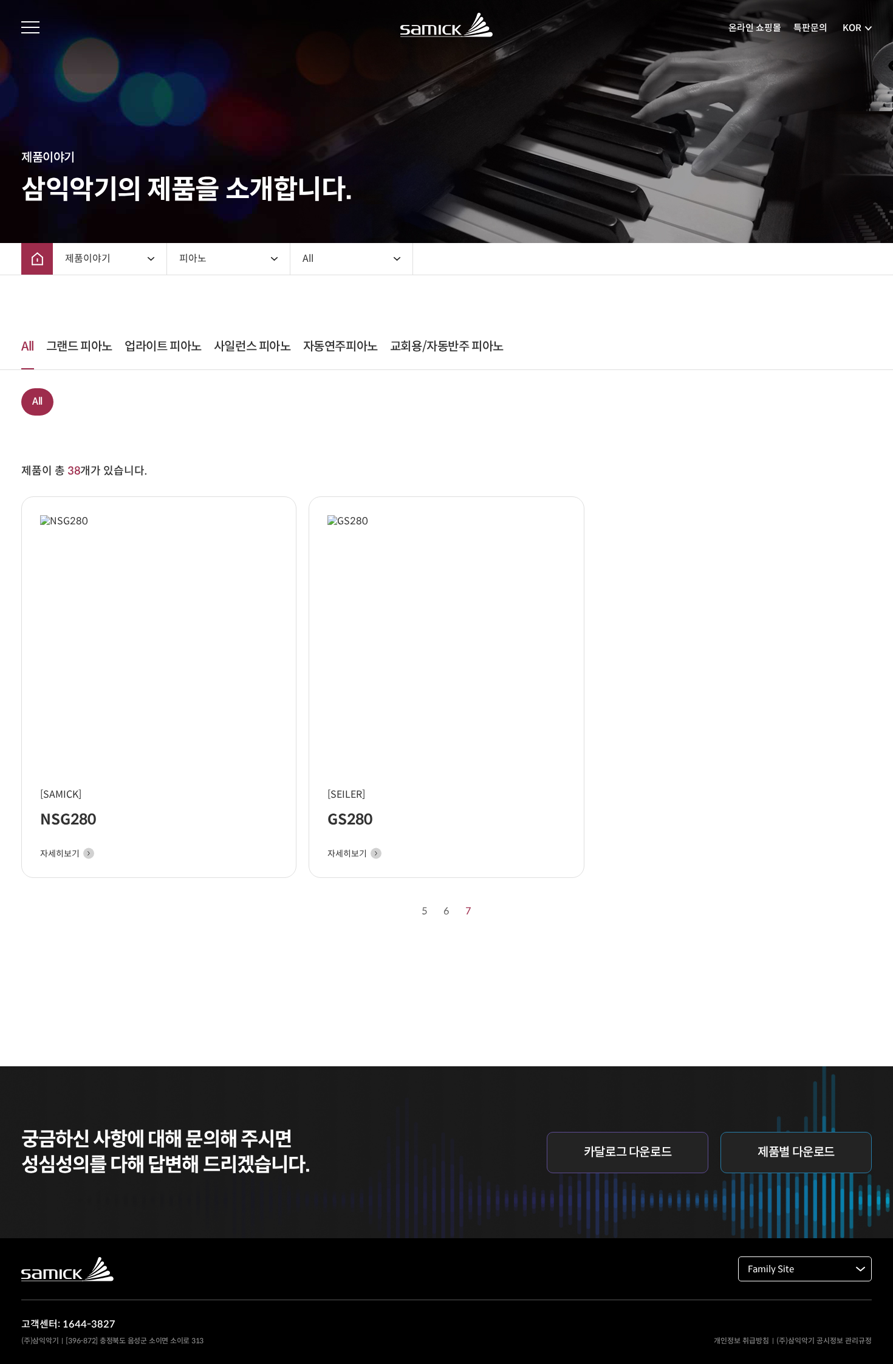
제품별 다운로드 (796, 1152)
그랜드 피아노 (79, 346)
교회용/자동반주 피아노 (447, 346)
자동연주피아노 (340, 346)
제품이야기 (88, 258)
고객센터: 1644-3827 (68, 1324)
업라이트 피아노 (163, 346)
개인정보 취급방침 (741, 1340)
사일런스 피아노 (252, 346)
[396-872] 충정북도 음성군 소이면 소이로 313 (135, 1340)
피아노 (193, 258)
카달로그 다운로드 (627, 1152)
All (308, 258)
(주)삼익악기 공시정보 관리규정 (824, 1340)
